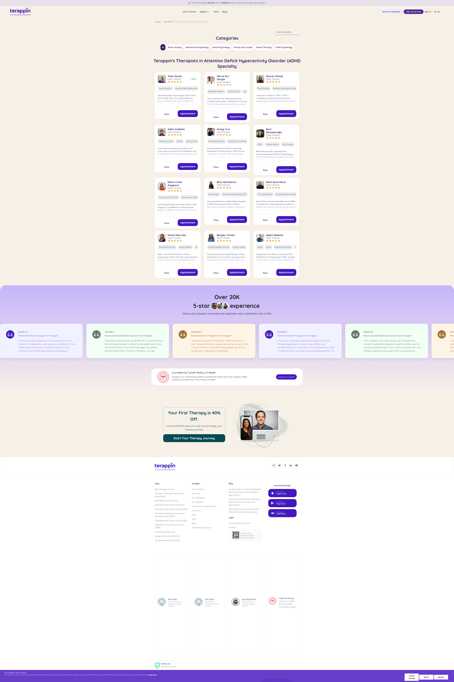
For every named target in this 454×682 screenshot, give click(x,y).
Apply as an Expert (286, 377)
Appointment (187, 113)
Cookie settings (411, 677)
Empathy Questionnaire (165, 532)
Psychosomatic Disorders (191, 197)
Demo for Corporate (391, 12)
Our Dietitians (197, 502)
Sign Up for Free (413, 12)
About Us (196, 493)
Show (166, 114)
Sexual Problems (165, 88)
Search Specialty (284, 32)
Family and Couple (243, 47)
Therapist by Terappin (201, 527)
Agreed (441, 677)
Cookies (232, 527)
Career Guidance (185, 247)
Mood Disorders (263, 88)
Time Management (265, 194)
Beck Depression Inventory (166, 500)
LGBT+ (260, 144)
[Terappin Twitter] (280, 465)
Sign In (427, 11)
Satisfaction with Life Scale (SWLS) (170, 505)
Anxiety (179, 141)
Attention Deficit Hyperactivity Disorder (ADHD (193, 88)
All (163, 47)
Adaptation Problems (216, 91)
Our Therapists (198, 498)
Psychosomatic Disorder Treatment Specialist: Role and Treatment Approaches (244, 502)
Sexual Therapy (264, 47)
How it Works (189, 11)
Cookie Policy (152, 675)
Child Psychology (283, 47)
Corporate (196, 510)
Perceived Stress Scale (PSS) (167, 540)
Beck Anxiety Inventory (165, 489)
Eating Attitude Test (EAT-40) (167, 536)
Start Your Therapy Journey (194, 438)
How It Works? (198, 489)
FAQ (193, 515)
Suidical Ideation (272, 144)
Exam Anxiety (175, 47)
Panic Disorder (287, 144)
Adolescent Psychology (197, 47)
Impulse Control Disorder (168, 197)
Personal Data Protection (240, 523)
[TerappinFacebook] (285, 465)
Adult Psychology (221, 47)
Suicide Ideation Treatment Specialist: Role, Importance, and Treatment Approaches (245, 492)
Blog (225, 11)
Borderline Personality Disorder (285, 88)
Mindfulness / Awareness (237, 141)
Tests (216, 11)
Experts (204, 11)
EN (438, 11)
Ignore (426, 677)
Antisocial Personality (216, 141)
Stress (268, 247)
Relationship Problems (283, 247)
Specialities (168, 22)
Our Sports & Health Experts (204, 506)
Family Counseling (166, 141)
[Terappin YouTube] (296, 465)
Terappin (158, 22)
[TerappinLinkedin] (291, 465)
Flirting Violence (234, 91)
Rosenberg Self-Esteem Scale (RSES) (171, 520)
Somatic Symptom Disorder (286, 194)
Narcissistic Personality (195, 141)
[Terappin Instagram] (274, 465)
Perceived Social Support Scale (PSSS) (171, 509)
